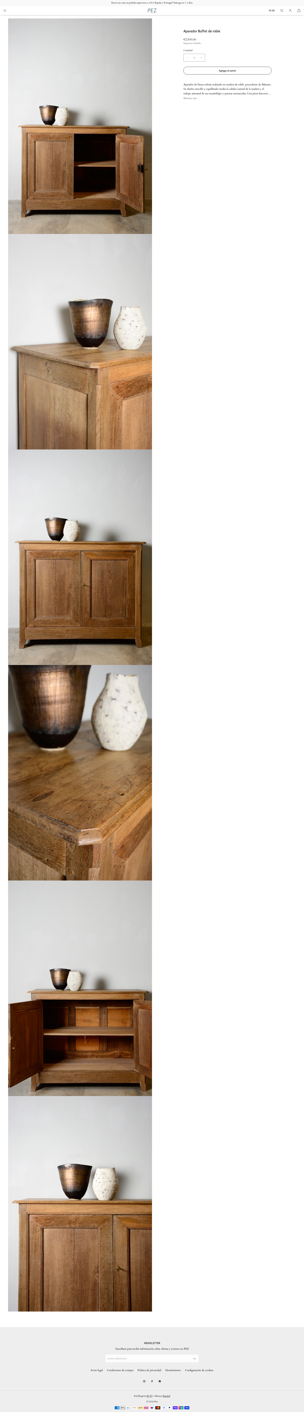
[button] (282, 10)
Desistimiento (173, 1370)
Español (166, 1396)
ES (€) (272, 10)
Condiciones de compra (120, 1370)
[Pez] (152, 10)
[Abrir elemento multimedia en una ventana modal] (80, 126)
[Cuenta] (290, 10)
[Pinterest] (160, 1381)
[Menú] (8, 10)
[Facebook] (152, 1381)
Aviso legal (97, 1370)
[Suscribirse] (194, 1359)
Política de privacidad (149, 1370)
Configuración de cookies (199, 1370)
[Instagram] (144, 1381)
